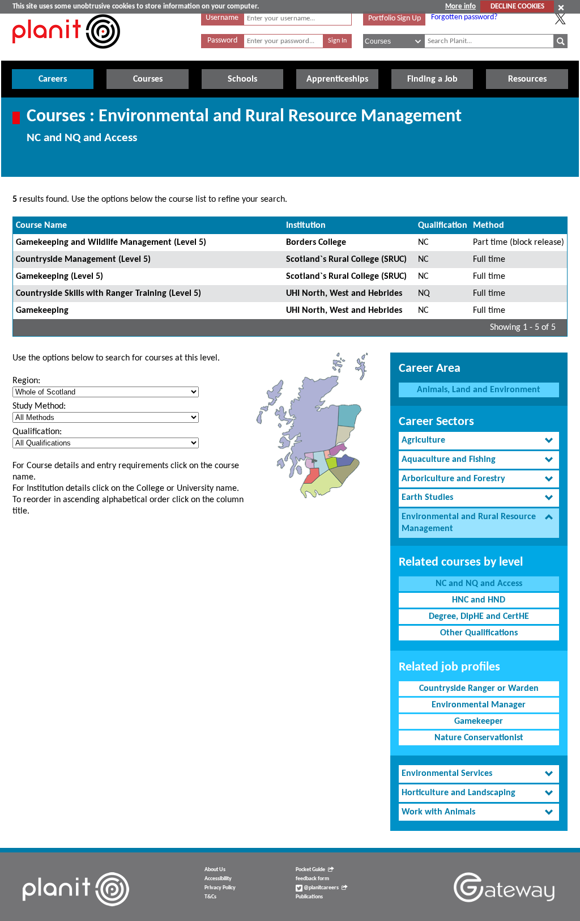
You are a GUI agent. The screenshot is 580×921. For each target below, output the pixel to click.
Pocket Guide (310, 869)
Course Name (41, 225)
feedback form (312, 878)
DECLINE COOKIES (517, 6)
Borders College (316, 242)
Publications (309, 896)
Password (222, 40)
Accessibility (218, 878)
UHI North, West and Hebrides (344, 293)
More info (460, 6)
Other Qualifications (479, 633)
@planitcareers (320, 887)
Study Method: (39, 406)
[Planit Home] (66, 55)
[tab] (479, 440)
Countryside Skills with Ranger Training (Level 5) (108, 293)
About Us (214, 869)
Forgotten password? (464, 17)
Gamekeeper (478, 721)
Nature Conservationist (478, 737)
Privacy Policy (220, 887)
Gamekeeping (42, 310)
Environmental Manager (479, 705)
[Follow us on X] (560, 18)
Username (222, 18)
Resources (527, 79)
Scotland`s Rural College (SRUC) (346, 259)
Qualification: (37, 431)
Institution (306, 225)
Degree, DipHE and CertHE (479, 616)
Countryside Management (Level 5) (83, 259)
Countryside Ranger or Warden (479, 688)
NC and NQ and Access (479, 583)
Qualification (442, 225)
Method (488, 225)
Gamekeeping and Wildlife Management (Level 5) (111, 242)
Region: (26, 380)
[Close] (561, 7)
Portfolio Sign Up (394, 18)
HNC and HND (478, 600)
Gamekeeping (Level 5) (59, 276)
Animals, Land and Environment (478, 389)
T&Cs (210, 896)
